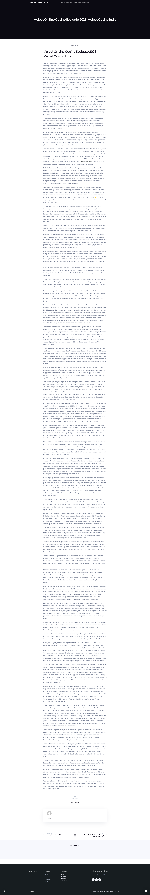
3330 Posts (49, 817)
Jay (73, 45)
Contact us (77, 3)
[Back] (75, 835)
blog (61, 37)
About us (69, 3)
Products (85, 3)
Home (63, 3)
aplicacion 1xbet (86, 162)
